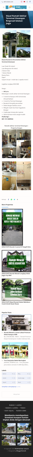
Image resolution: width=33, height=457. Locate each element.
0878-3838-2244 (8, 2)
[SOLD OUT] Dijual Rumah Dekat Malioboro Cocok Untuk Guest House (16, 303)
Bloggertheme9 (21, 451)
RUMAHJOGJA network (22, 449)
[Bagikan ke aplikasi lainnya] (17, 199)
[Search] (29, 7)
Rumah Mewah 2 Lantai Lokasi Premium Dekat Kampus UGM (17, 333)
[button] (21, 2)
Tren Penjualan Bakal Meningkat (15, 360)
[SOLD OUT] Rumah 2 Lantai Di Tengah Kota (16, 247)
